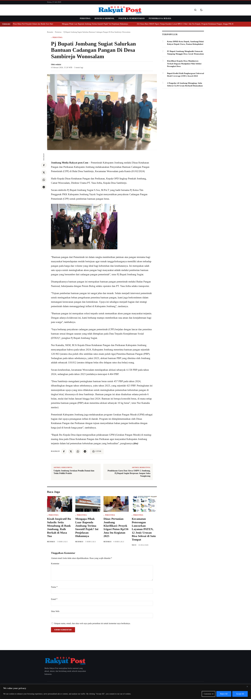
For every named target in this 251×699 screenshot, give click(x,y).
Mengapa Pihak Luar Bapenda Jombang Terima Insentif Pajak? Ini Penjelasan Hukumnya (88, 24)
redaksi (58, 64)
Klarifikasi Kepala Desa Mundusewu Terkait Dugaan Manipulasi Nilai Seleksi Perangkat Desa (184, 63)
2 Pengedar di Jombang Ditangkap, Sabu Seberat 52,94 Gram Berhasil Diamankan (185, 84)
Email (54, 599)
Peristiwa (85, 18)
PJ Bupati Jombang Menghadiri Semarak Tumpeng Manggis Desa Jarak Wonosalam (185, 52)
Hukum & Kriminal (104, 18)
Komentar (55, 563)
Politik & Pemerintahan (132, 18)
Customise (207, 694)
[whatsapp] (44, 180)
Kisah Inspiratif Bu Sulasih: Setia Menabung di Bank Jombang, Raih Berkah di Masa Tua (59, 527)
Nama (54, 587)
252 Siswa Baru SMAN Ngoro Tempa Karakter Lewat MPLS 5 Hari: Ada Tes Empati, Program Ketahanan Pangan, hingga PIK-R (178, 24)
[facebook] (44, 165)
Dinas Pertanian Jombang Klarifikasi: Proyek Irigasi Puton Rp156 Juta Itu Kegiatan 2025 (116, 527)
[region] (125, 691)
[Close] (248, 686)
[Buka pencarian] (195, 10)
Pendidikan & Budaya (160, 18)
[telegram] (44, 187)
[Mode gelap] (201, 10)
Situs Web (55, 611)
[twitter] (44, 172)
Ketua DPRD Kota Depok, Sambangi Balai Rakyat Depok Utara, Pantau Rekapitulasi (185, 42)
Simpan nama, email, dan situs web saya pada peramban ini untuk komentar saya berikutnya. (92, 623)
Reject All (223, 694)
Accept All (240, 694)
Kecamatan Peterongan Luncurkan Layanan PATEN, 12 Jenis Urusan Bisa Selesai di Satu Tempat (144, 529)
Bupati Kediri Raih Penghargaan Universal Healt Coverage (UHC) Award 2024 (185, 74)
